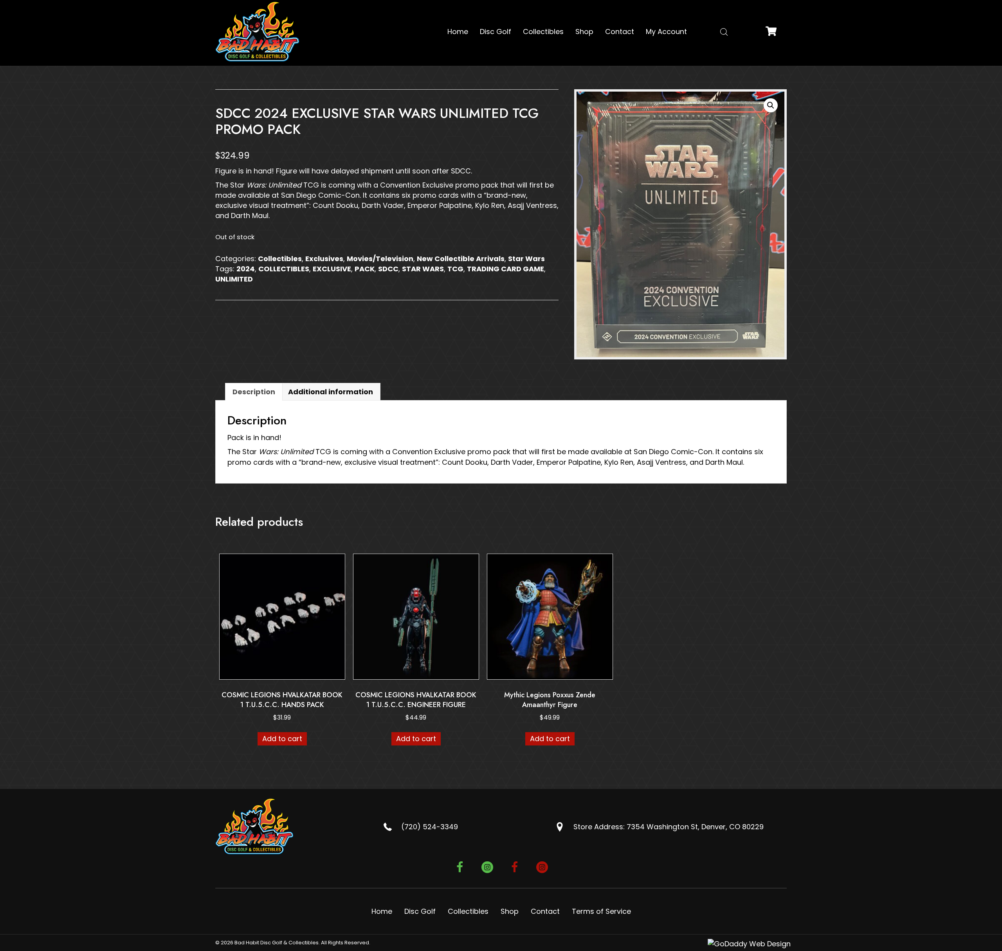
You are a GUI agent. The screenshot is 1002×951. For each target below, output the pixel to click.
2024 (245, 269)
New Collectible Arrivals (461, 258)
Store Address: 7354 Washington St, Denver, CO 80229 (668, 827)
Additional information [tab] (330, 392)
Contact (545, 911)
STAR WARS (423, 269)
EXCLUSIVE (332, 269)
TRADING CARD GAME (505, 269)
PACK (365, 269)
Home (381, 911)
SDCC (388, 269)
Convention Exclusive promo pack (439, 185)
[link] (458, 31)
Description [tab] (253, 392)
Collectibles (280, 258)
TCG (455, 269)
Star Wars (526, 258)
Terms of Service (601, 911)
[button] (771, 105)
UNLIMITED (234, 279)
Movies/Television (380, 258)
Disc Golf (420, 911)
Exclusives (324, 258)
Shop (510, 911)
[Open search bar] (724, 32)
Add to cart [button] (282, 738)
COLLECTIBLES (283, 269)
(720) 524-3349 (429, 827)
